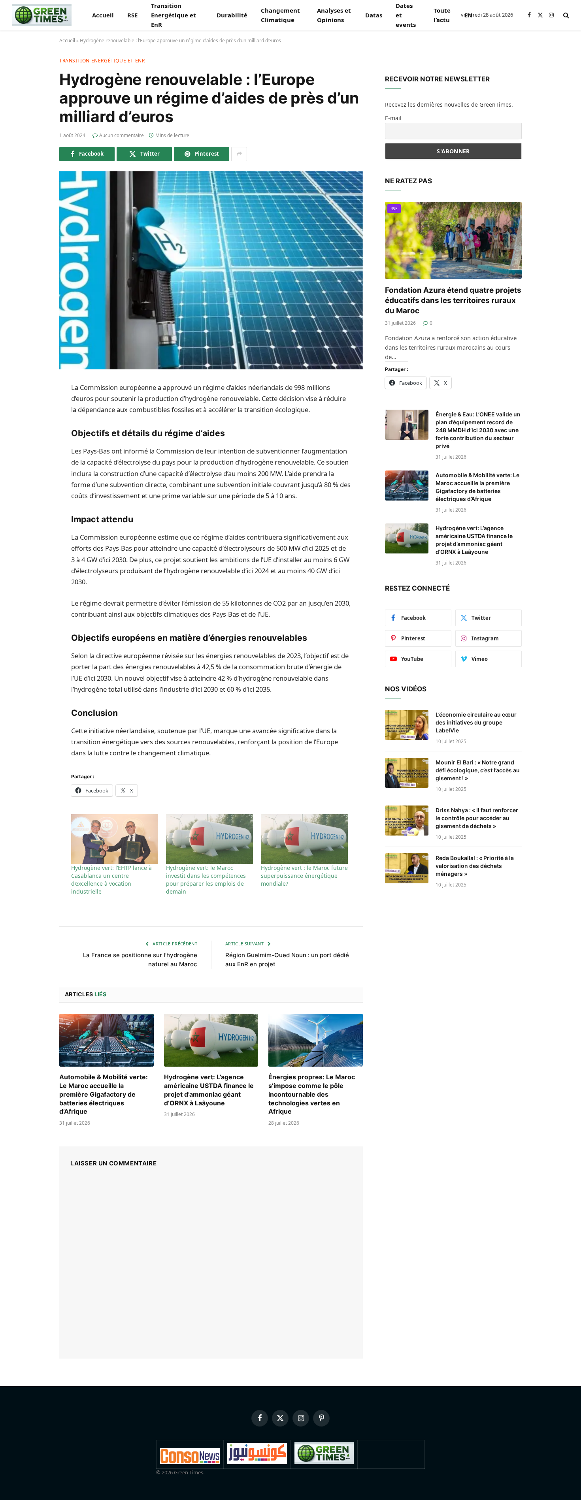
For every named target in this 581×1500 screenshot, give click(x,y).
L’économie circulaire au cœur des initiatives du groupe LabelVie (476, 722)
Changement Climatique (280, 15)
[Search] (565, 15)
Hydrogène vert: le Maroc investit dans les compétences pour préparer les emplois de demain (206, 879)
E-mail (393, 118)
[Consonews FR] (190, 1462)
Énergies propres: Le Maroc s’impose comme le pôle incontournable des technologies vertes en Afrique (311, 1094)
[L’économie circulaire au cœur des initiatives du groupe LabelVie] (406, 725)
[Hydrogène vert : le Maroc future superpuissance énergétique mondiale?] (304, 839)
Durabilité (232, 15)
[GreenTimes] (324, 1462)
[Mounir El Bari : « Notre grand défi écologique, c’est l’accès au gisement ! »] (406, 773)
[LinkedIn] (32, 448)
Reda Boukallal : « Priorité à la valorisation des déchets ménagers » (475, 865)
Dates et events (406, 15)
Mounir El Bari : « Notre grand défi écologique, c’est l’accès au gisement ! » (478, 770)
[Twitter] (32, 428)
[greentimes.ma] (42, 15)
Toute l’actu (442, 15)
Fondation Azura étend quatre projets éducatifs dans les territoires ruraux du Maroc (453, 300)
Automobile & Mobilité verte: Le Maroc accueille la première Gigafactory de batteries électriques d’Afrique (103, 1094)
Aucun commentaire (121, 135)
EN (468, 15)
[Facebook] (32, 408)
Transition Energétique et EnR (173, 15)
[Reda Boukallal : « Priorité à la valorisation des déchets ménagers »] (406, 868)
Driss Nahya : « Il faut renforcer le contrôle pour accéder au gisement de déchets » (477, 818)
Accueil (103, 15)
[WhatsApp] (32, 489)
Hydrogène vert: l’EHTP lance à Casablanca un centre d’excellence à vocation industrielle (111, 879)
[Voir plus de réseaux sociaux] (239, 154)
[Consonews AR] (257, 1462)
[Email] (32, 509)
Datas (373, 15)
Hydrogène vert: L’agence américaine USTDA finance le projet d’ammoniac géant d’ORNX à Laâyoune (209, 1090)
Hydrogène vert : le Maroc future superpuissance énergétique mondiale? (304, 875)
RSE (132, 15)
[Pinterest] (32, 468)
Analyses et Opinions (334, 15)
